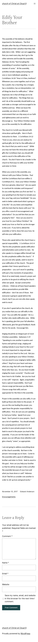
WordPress (25, 633)
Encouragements (9, 497)
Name (5, 563)
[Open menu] (34, 3)
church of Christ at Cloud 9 (14, 3)
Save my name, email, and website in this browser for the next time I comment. (20, 598)
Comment (7, 536)
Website (5, 584)
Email (5, 573)
